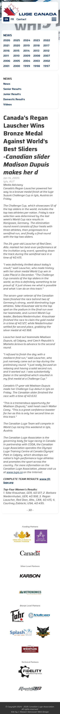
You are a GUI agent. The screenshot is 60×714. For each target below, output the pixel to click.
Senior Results (12, 89)
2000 (16, 66)
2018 (36, 45)
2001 (6, 66)
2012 (46, 51)
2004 (26, 61)
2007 (46, 56)
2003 (36, 61)
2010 (16, 56)
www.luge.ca (14, 472)
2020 (16, 45)
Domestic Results (14, 99)
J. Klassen (22, 711)
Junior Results (12, 94)
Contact (21, 19)
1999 (26, 66)
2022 (46, 40)
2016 (6, 51)
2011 (6, 56)
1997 (46, 66)
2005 (16, 61)
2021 (6, 45)
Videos (7, 104)
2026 (6, 40)
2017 (46, 45)
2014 (26, 51)
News (6, 84)
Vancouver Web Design (38, 711)
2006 (6, 61)
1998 (36, 66)
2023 (36, 40)
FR (12, 19)
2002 (46, 61)
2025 (16, 40)
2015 (16, 51)
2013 (36, 51)
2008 (36, 56)
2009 (26, 56)
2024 (26, 40)
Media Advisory (13, 185)
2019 (26, 45)
